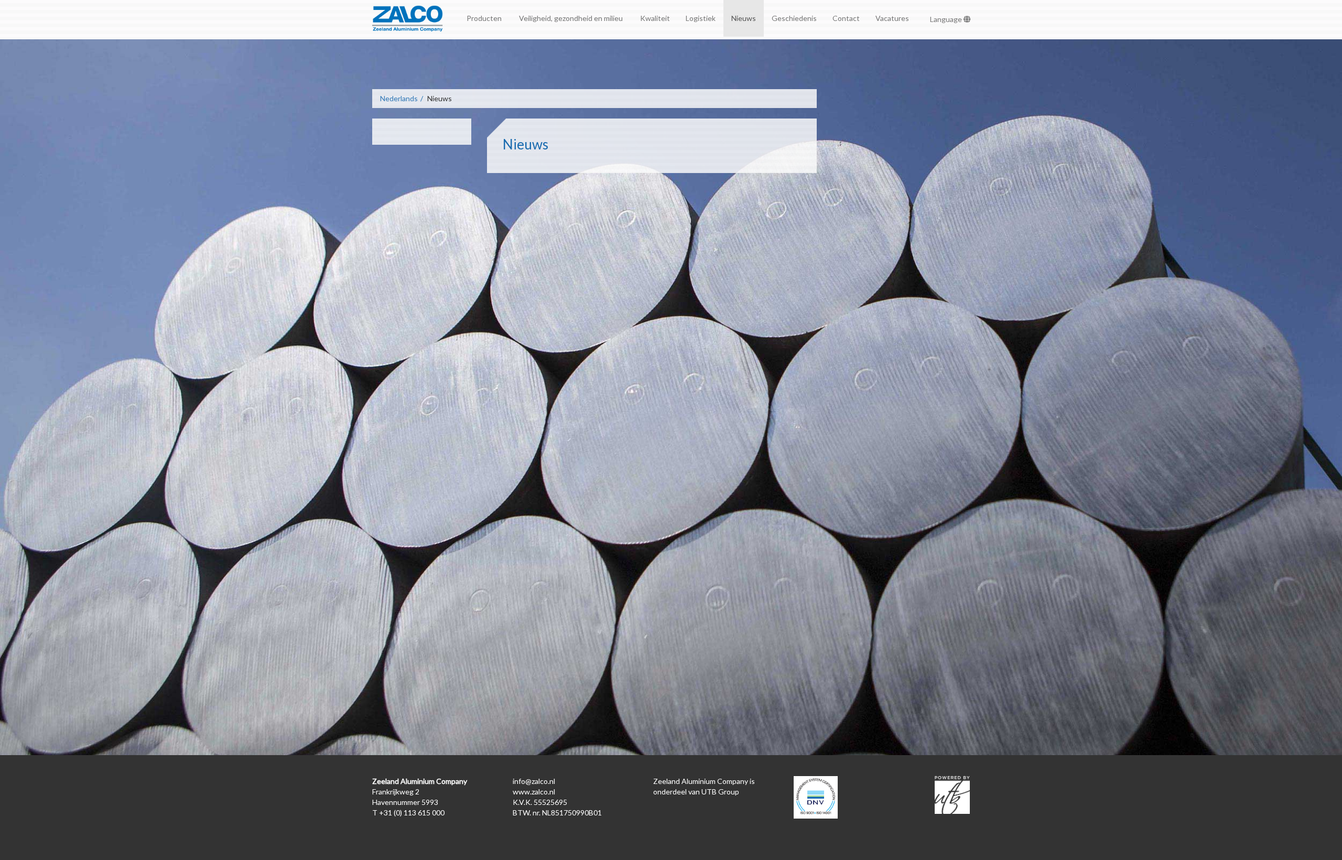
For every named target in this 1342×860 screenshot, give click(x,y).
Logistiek (701, 18)
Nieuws (743, 18)
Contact (846, 18)
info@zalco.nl (534, 781)
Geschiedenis (794, 18)
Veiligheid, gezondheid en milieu (571, 18)
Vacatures (892, 18)
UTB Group (720, 791)
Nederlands (399, 98)
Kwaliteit (655, 18)
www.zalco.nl (534, 791)
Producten (485, 18)
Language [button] (947, 19)
